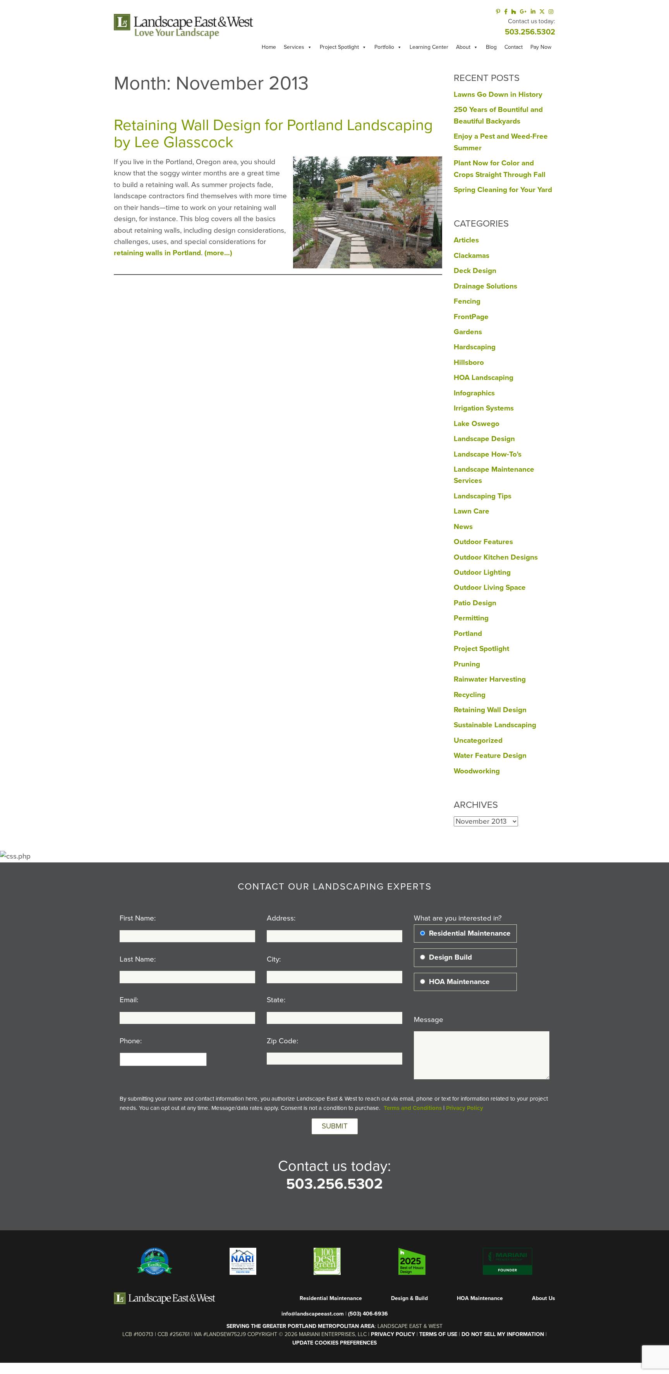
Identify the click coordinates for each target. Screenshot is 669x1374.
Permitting (471, 618)
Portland (468, 633)
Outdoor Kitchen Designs (496, 557)
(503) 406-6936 (368, 1313)
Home (269, 47)
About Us (543, 1298)
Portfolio (384, 47)
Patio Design (475, 603)
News (463, 526)
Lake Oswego (476, 423)
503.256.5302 (530, 32)
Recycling (469, 694)
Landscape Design (484, 439)
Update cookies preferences (334, 1343)
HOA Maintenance (480, 1298)
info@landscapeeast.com (312, 1313)
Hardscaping (475, 347)
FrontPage (471, 317)
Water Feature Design (490, 755)
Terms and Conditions (413, 1107)
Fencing (467, 301)
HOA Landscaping (483, 377)
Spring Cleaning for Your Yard (503, 189)
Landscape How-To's (487, 454)
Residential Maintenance (331, 1298)
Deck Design (475, 270)
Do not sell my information (502, 1334)
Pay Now (540, 47)
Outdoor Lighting (482, 572)
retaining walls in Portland (157, 253)
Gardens (468, 332)
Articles (466, 240)
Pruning (467, 664)
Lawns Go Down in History (498, 94)
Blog (491, 47)
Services (294, 47)
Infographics (474, 393)
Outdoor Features (483, 542)
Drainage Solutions (485, 286)
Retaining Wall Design (490, 710)
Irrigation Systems (484, 408)
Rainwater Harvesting (490, 679)
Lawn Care (471, 511)
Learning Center (429, 47)
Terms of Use (438, 1334)
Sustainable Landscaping (495, 725)
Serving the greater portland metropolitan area (300, 1326)
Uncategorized (478, 740)
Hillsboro (469, 362)
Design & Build (409, 1298)
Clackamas (471, 255)
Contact (513, 47)
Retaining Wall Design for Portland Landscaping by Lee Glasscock (273, 133)
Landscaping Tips (482, 496)
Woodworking (477, 771)
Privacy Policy (464, 1107)
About (463, 47)
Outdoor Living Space (490, 587)
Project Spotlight (339, 47)
